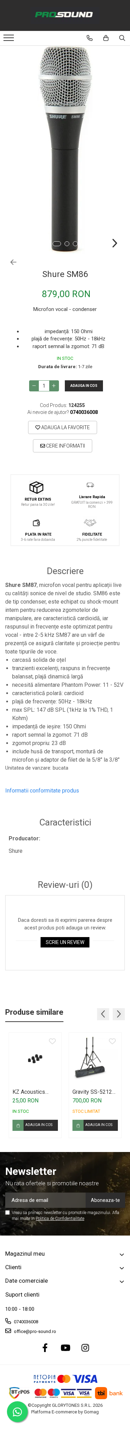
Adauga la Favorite (65, 427)
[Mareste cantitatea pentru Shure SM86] (54, 385)
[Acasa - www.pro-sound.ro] (65, 15)
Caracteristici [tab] (65, 822)
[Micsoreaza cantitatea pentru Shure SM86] (34, 385)
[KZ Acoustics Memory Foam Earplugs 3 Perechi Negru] (35, 1059)
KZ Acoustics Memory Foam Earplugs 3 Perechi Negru (29, 1092)
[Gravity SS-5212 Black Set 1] (95, 1059)
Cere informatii (65, 446)
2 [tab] (66, 243)
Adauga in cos (83, 386)
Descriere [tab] (65, 571)
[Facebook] (45, 1348)
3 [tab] (75, 243)
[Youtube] (65, 1348)
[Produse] (9, 40)
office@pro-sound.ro (34, 1331)
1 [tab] (57, 243)
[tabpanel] (65, 150)
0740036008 (25, 1321)
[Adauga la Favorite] (52, 1041)
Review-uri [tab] (65, 885)
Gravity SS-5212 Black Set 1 (92, 1092)
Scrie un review (65, 942)
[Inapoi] (10, 262)
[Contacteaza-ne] (89, 38)
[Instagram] (85, 1348)
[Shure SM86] (65, 150)
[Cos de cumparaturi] (105, 38)
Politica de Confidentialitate (60, 1218)
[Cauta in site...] (122, 38)
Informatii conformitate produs (42, 790)
